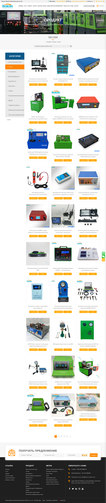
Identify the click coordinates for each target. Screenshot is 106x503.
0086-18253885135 (82, 469)
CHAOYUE (62, 500)
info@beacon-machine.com (88, 477)
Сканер (10, 91)
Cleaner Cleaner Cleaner (52, 482)
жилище (49, 41)
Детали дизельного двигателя (13, 77)
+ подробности (33, 84)
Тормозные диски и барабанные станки (13, 106)
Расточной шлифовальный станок (15, 115)
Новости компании (10, 477)
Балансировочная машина (16, 95)
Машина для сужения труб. (16, 110)
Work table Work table (51, 479)
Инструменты (12, 71)
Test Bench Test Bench (51, 471)
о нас (25, 6)
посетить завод (41, 6)
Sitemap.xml (37, 500)
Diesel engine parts (51, 477)
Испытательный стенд (14, 62)
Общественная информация (55, 6)
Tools (47, 475)
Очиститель (11, 86)
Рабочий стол (12, 81)
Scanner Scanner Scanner (52, 484)
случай (35, 6)
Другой (10, 100)
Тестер (10, 67)
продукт (30, 6)
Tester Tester (49, 473)
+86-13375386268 (86, 473)
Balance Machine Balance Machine (54, 469)
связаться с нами (68, 6)
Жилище (21, 6)
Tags (43, 500)
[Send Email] (103, 259)
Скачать (76, 6)
